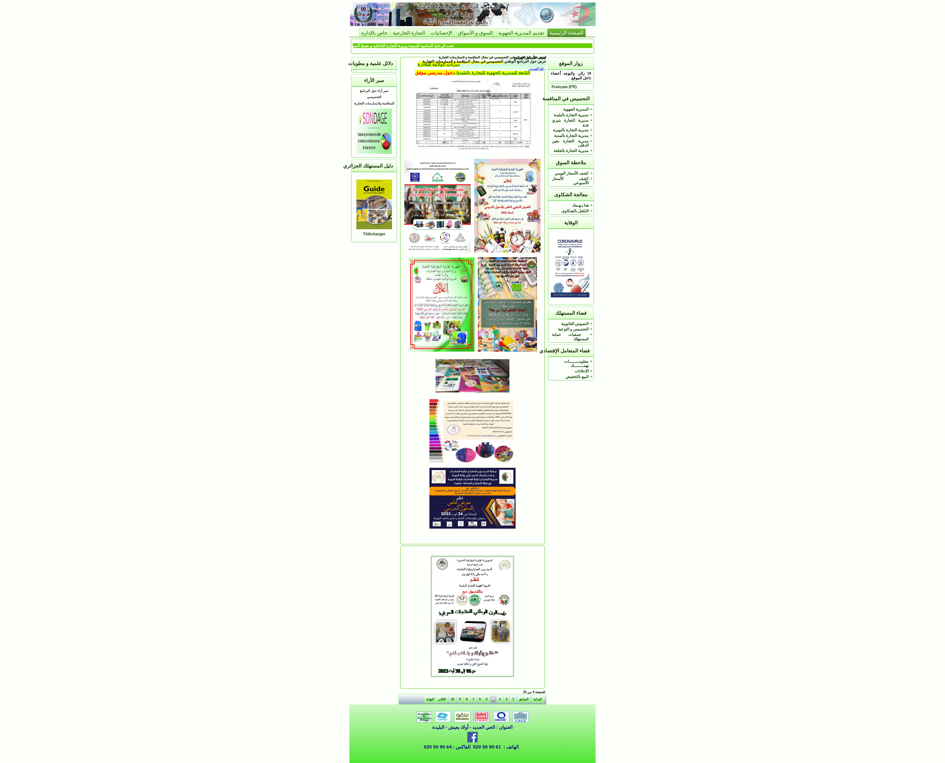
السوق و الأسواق (475, 32)
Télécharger (374, 234)
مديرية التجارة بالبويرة (571, 130)
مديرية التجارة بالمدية (571, 135)
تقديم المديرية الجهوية (521, 32)
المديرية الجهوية (576, 109)
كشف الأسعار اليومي (572, 173)
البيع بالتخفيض (577, 376)
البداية (538, 699)
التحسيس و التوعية (573, 329)
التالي (442, 699)
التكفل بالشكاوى (575, 211)
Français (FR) (564, 87)
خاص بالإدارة (374, 32)
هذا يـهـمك (580, 205)
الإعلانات (582, 371)
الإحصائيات (442, 32)
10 (452, 699)
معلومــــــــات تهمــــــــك (576, 363)
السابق (524, 699)
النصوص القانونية (575, 324)
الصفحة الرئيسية (566, 32)
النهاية (430, 699)
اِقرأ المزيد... (535, 69)
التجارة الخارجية (409, 32)
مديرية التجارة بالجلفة (571, 150)
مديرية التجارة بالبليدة (571, 115)
